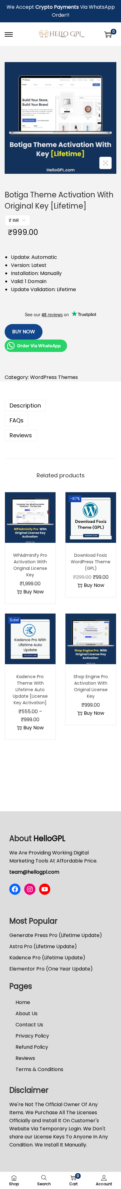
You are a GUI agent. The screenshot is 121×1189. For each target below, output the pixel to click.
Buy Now (23, 331)
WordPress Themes (54, 377)
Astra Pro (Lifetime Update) (43, 946)
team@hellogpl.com (34, 872)
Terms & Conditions (39, 1069)
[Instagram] (29, 889)
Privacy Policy (32, 1035)
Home (23, 1002)
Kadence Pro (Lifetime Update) (47, 957)
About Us (27, 1013)
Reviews (21, 435)
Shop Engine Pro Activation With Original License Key (91, 686)
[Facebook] (14, 889)
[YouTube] (44, 889)
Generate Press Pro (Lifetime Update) (55, 935)
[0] (108, 34)
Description (25, 405)
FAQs (17, 420)
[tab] (60, 406)
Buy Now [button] (33, 591)
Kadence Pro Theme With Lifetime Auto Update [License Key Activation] (30, 689)
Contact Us (29, 1024)
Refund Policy (32, 1047)
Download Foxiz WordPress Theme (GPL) (90, 561)
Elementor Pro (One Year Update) (51, 968)
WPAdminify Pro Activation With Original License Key (30, 565)
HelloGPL (49, 838)
